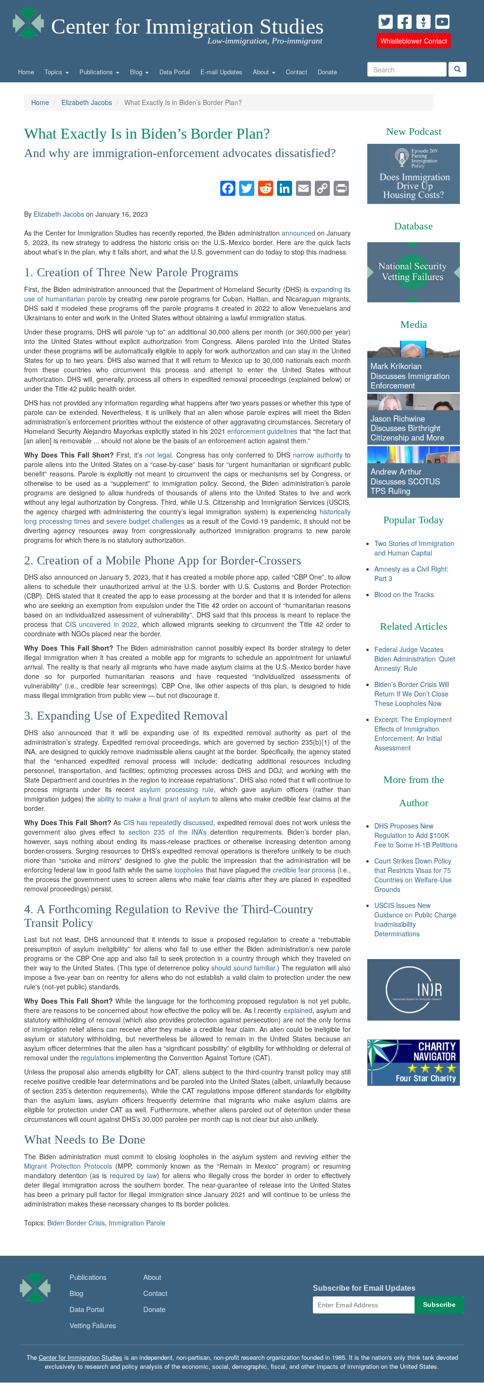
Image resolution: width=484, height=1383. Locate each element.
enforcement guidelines (262, 431)
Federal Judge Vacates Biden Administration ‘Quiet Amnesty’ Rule (414, 658)
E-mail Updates (221, 71)
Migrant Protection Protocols (68, 1166)
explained (298, 1010)
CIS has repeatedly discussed (168, 822)
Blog (137, 71)
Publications (97, 71)
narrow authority (318, 454)
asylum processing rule (176, 789)
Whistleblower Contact (413, 40)
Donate (327, 71)
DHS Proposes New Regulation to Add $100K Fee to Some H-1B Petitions (416, 835)
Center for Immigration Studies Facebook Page (405, 22)
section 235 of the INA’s (168, 832)
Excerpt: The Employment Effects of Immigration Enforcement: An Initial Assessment (413, 733)
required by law (133, 1175)
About (262, 71)
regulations (97, 1057)
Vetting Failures (92, 1325)
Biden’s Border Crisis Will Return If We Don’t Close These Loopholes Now (411, 693)
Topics (54, 71)
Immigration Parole (137, 1222)
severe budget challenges (145, 521)
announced (298, 233)
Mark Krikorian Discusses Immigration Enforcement (410, 375)
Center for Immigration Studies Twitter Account (386, 22)
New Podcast (413, 131)
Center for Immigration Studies (187, 26)
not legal (158, 454)
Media (413, 324)
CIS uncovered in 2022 (101, 624)
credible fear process (304, 869)
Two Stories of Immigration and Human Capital (414, 547)
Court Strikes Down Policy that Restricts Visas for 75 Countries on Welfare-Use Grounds (413, 875)
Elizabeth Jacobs (86, 102)
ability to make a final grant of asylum (153, 798)
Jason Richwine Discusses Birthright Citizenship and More (407, 428)
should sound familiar (243, 967)
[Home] (28, 20)
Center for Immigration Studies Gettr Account (423, 22)
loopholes (188, 869)
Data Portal (174, 71)
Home (26, 71)
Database (413, 226)
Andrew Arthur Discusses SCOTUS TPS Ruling (405, 481)
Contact (296, 71)
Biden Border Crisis (76, 1222)
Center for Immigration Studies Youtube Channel (442, 22)
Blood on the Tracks (404, 594)
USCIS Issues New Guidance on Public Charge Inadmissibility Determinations (415, 919)
